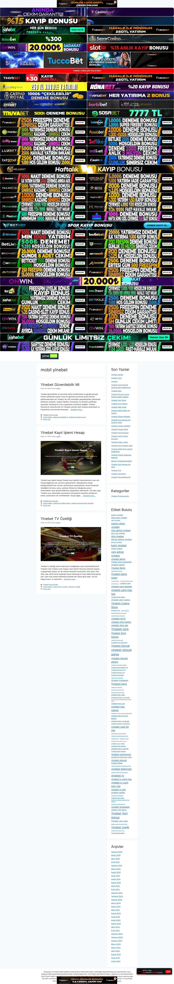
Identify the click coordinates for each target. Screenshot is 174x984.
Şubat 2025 (116, 872)
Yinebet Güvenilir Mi (118, 670)
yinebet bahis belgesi (116, 571)
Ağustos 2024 (117, 893)
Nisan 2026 (116, 855)
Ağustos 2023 (117, 934)
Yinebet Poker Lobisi (119, 442)
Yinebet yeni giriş (119, 821)
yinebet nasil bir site (120, 728)
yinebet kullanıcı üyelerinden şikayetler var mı (121, 700)
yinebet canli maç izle (121, 591)
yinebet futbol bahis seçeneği (118, 613)
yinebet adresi (118, 565)
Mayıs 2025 (116, 869)
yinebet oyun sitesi (118, 744)
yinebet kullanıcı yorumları (120, 698)
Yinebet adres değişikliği (121, 562)
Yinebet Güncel (120, 645)
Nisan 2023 (116, 948)
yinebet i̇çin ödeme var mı (77, 417)
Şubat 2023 (116, 954)
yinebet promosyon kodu (121, 757)
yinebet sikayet (119, 760)
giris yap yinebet (118, 533)
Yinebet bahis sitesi (119, 575)
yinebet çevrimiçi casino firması (119, 824)
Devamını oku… (77, 410)
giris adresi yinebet (121, 530)
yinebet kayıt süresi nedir (117, 692)
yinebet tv (117, 775)
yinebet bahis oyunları (60, 587)
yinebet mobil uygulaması (120, 721)
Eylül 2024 (115, 889)
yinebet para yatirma (118, 746)
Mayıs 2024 (116, 903)
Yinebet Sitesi (116, 763)
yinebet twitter (118, 792)
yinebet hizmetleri (117, 675)
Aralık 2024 (115, 879)
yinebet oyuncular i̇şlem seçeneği (82, 503)
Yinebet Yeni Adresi (119, 815)
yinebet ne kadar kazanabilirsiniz (119, 736)
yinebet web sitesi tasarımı (118, 804)
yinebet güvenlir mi (118, 673)
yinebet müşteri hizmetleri (120, 724)
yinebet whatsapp (120, 807)
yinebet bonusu (115, 583)
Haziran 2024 (116, 900)
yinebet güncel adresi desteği (118, 665)
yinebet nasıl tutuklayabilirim (118, 733)
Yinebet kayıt (119, 683)
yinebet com (115, 610)
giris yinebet (117, 536)
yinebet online (114, 738)
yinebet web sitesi (117, 798)
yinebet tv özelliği (74, 587)
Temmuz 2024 (117, 896)
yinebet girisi (118, 618)
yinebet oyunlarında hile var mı (119, 741)
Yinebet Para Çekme (118, 751)
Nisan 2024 (116, 907)
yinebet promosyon (121, 754)
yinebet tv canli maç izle (119, 784)
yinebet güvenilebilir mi (60, 417)
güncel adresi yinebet (121, 539)
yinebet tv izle (118, 789)
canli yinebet (115, 520)
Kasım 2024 (116, 883)
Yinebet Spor (116, 391)
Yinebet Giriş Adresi (118, 635)
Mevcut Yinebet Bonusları (121, 461)
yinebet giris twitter (121, 622)
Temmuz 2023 (117, 937)
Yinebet (114, 382)
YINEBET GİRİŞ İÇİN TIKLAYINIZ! (87, 71)
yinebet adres (118, 559)
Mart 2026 (115, 859)
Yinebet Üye (116, 470)
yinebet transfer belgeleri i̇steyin (119, 772)
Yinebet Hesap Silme (119, 429)
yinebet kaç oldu (118, 695)
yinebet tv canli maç (121, 779)
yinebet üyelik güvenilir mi (118, 830)
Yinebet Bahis (118, 568)
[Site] (43, 122)
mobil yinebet (47, 417)
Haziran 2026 (116, 852)
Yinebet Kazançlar (118, 474)
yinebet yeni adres (118, 810)
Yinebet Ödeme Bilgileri (120, 417)
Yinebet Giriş (116, 378)
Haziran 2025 (116, 866)
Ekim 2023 (115, 927)
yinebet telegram (121, 769)
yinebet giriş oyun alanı (117, 640)
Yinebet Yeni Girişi (118, 400)
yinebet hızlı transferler (117, 678)
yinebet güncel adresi (119, 660)
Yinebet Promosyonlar (50, 415)
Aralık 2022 (115, 961)
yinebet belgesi (115, 581)
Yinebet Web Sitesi (118, 407)
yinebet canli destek (121, 586)
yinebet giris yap (119, 625)
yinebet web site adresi (117, 795)
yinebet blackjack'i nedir (126, 581)
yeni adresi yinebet (117, 553)
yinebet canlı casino (120, 600)
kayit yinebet (119, 545)
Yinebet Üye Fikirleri (119, 404)
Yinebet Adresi (117, 375)
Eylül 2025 (115, 862)
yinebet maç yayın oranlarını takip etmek (121, 713)
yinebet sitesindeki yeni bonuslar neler (121, 766)
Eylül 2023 (115, 930)
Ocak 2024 (115, 917)
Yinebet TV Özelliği (56, 518)
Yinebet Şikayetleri (118, 833)
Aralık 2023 (115, 920)
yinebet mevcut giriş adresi (119, 717)
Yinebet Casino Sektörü (120, 426)
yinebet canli (125, 583)
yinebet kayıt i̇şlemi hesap (61, 503)
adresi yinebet (117, 515)
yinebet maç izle (118, 704)
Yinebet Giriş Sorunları (119, 642)
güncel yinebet (116, 542)
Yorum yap (46, 419)
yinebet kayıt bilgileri (116, 687)
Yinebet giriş (120, 629)
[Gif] (87, 169)
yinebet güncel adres (121, 652)
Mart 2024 (115, 910)
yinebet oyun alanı (124, 738)
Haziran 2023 (116, 941)
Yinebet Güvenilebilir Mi (60, 384)
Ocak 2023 (115, 958)
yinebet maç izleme (118, 708)
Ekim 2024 (115, 886)
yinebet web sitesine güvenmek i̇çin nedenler (120, 800)
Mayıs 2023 (116, 944)
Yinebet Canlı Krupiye (119, 433)
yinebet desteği (125, 610)
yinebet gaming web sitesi (118, 615)
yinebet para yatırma (119, 749)
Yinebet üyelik (120, 827)
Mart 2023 (115, 951)
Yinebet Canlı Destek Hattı (122, 446)
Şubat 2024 (116, 913)
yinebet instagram (119, 680)
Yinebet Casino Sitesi (120, 605)
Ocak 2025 (115, 876)
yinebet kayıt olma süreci (117, 690)
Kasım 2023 (116, 924)
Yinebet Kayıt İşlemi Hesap (63, 432)
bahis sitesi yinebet (119, 518)
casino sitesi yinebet (118, 525)
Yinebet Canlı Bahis (118, 597)
